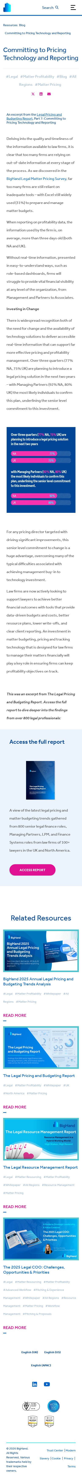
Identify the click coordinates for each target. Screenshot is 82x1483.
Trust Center (55, 1450)
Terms (71, 1466)
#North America (13, 1093)
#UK (66, 1085)
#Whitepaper (52, 993)
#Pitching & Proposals (37, 1314)
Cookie (56, 1458)
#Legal (12, 76)
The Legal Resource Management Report (40, 1167)
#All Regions (31, 1185)
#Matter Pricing (48, 84)
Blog (22, 25)
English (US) (52, 1352)
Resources (10, 25)
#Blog (62, 76)
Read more (14, 1015)
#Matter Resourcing (28, 1177)
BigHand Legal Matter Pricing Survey (36, 178)
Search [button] (48, 7)
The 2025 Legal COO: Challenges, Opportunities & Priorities (34, 1269)
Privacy (68, 1458)
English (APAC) (41, 1365)
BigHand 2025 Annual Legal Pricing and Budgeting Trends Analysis (38, 981)
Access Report (32, 870)
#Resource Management (58, 1185)
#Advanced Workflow (17, 1290)
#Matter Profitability (37, 76)
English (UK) (29, 1352)
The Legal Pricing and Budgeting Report (39, 1075)
